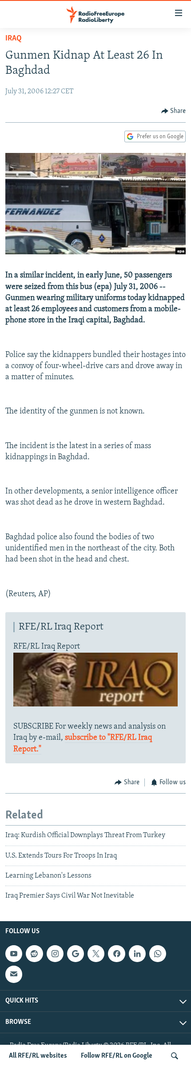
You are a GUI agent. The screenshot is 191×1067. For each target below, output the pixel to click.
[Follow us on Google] (75, 953)
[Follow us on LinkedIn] (137, 953)
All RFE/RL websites (38, 1055)
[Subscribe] (13, 974)
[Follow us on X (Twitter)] (96, 953)
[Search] (174, 1056)
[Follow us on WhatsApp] (157, 953)
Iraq (13, 39)
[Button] (173, 111)
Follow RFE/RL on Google (116, 1055)
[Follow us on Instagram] (55, 953)
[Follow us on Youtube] (13, 953)
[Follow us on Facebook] (116, 953)
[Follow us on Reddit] (34, 953)
